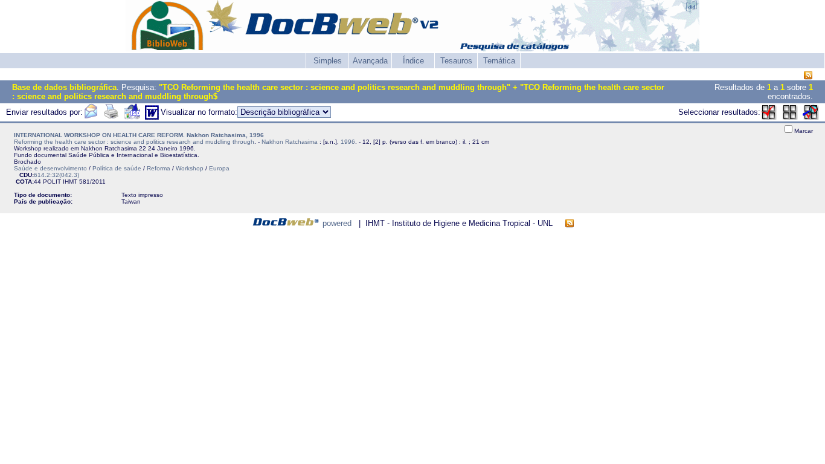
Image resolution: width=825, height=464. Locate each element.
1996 (348, 141)
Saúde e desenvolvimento (50, 168)
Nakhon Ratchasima (290, 141)
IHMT (70, 181)
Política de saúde (116, 168)
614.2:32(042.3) (56, 175)
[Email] (90, 116)
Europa (219, 168)
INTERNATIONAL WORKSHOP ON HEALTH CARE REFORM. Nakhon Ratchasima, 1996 (139, 135)
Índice (413, 60)
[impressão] (111, 116)
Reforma (158, 168)
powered (337, 223)
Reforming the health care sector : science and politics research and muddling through (134, 141)
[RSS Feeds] (808, 75)
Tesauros (456, 60)
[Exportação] (132, 116)
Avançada (370, 60)
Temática (499, 60)
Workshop (190, 168)
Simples (327, 60)
